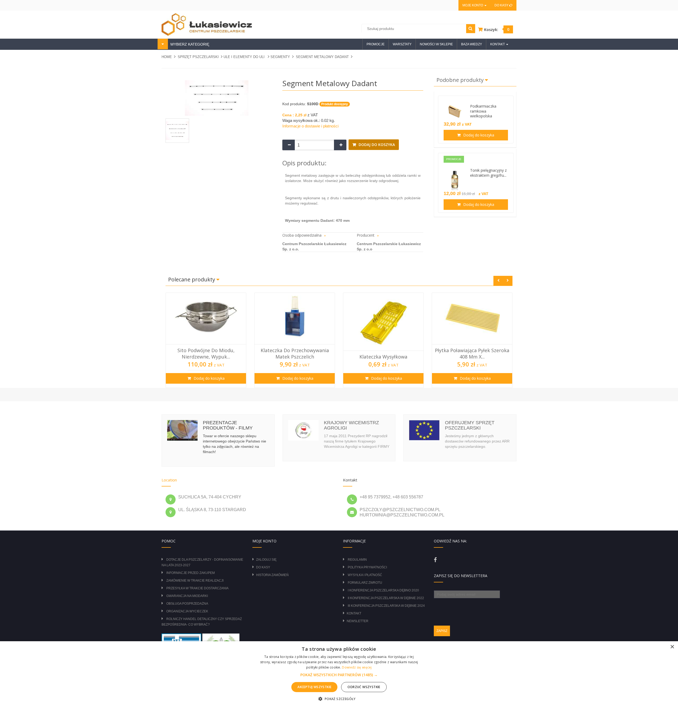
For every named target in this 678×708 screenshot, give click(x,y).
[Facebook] (435, 560)
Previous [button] (498, 281)
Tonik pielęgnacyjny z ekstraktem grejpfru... (488, 173)
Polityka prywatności (367, 567)
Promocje (376, 44)
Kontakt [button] (498, 44)
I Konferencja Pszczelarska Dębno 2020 (383, 590)
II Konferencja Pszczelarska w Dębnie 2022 (386, 598)
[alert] (339, 674)
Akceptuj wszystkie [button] (314, 687)
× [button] (672, 647)
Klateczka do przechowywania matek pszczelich (206, 353)
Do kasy (501, 5)
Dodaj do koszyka (376, 144)
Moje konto (473, 5)
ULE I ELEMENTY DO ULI (245, 57)
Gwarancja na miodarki (187, 596)
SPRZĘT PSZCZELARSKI (198, 57)
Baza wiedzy (471, 44)
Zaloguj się (266, 559)
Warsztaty (402, 44)
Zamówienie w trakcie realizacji (195, 580)
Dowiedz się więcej (357, 667)
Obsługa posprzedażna (187, 603)
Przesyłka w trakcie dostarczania (197, 588)
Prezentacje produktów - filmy (228, 425)
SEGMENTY (280, 57)
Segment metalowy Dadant (322, 57)
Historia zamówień (272, 575)
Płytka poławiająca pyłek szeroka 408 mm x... (383, 353)
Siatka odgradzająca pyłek (472, 356)
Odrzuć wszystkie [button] (363, 687)
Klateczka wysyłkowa (295, 356)
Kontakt (354, 613)
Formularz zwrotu (365, 583)
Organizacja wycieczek (187, 611)
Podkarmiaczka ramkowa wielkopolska (483, 111)
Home (167, 57)
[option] (206, 340)
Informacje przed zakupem (190, 573)
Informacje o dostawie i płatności (310, 126)
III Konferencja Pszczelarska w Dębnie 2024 (386, 606)
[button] (339, 675)
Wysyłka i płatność (365, 575)
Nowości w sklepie (436, 44)
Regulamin (357, 559)
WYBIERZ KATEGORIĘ (189, 44)
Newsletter (357, 621)
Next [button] (507, 281)
